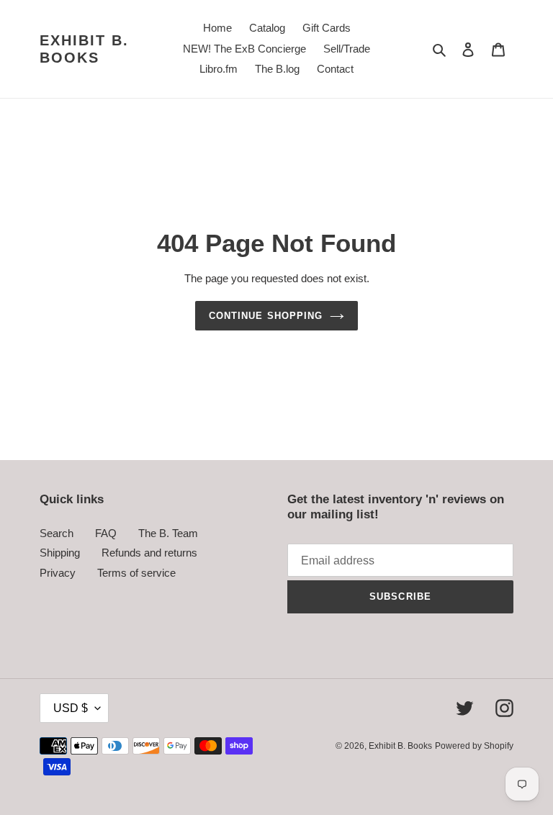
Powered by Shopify (474, 746)
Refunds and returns (149, 552)
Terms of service (136, 573)
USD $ (70, 708)
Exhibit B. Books (84, 49)
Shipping (60, 552)
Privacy (58, 573)
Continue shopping (266, 315)
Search (56, 533)
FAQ (106, 533)
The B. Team (168, 533)
